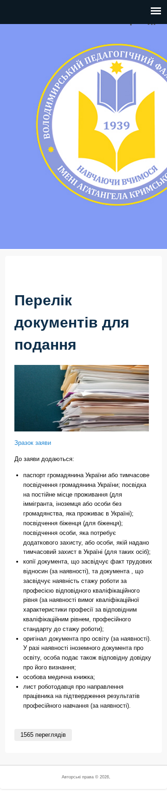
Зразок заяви (32, 442)
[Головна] (20, 243)
